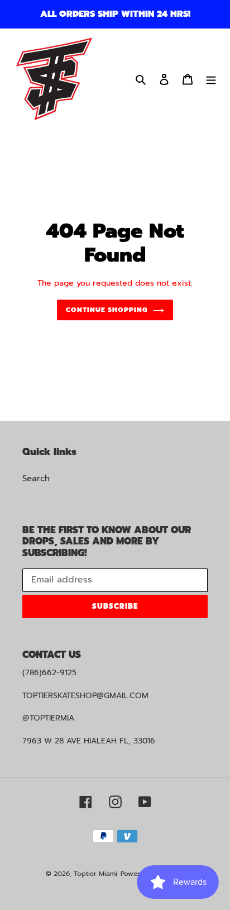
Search (36, 478)
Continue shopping (107, 310)
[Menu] (211, 79)
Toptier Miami (95, 874)
